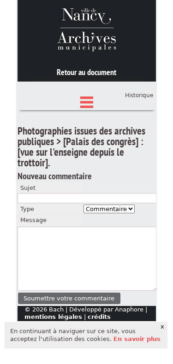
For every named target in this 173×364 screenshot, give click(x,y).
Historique (139, 95)
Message (33, 220)
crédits (99, 316)
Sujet (28, 187)
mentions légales (53, 316)
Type (27, 208)
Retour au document (86, 72)
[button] (69, 298)
